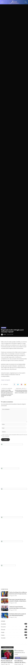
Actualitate (3, 624)
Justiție (3, 327)
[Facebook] (14, 384)
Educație (3, 629)
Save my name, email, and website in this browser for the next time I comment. (15, 435)
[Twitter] (18, 384)
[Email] (25, 384)
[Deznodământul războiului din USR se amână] (21, 654)
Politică (2, 635)
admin (4, 334)
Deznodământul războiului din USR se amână (20, 662)
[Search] (25, 2)
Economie (3, 626)
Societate (3, 637)
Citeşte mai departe (5, 380)
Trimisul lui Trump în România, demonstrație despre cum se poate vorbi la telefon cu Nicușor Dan (17, 608)
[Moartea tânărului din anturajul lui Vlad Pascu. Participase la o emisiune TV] (7, 654)
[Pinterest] (21, 384)
